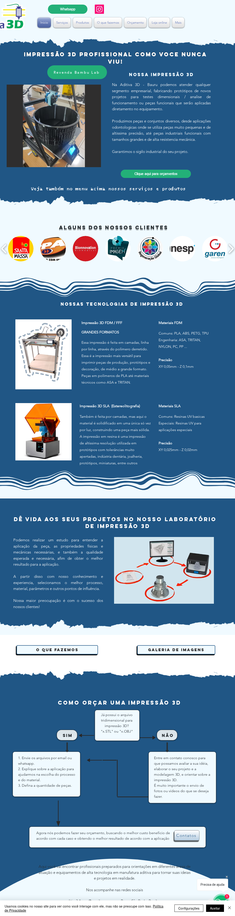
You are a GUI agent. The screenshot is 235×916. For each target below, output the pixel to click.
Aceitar (215, 908)
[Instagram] (99, 9)
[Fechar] (229, 908)
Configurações (188, 908)
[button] (62, 22)
